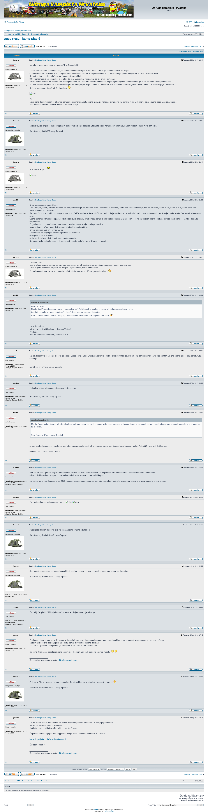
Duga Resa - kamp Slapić (22, 38)
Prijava (21, 22)
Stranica (187, 46)
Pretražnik (200, 22)
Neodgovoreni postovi (12, 31)
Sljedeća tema (198, 51)
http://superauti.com (68, 660)
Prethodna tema (185, 51)
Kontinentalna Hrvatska (39, 34)
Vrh (6, 114)
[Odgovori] (27, 48)
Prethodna (194, 46)
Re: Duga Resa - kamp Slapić (45, 60)
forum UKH (16, 34)
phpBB (95, 809)
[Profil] (34, 114)
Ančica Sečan (109, 811)
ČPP (190, 22)
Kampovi (25, 34)
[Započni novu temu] (11, 48)
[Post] (182, 60)
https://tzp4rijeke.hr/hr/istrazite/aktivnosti (48, 739)
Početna (8, 34)
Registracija (11, 22)
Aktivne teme (26, 31)
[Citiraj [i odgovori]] (196, 114)
